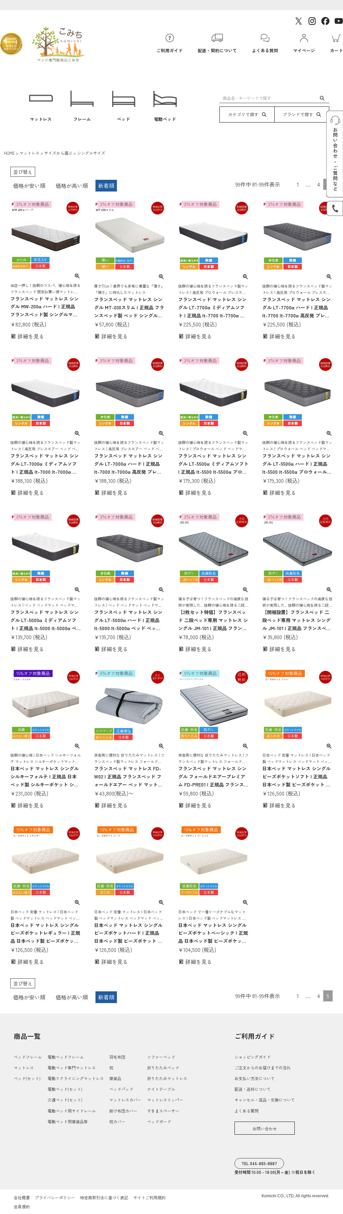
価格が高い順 (72, 185)
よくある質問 (246, 1111)
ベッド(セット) (27, 1078)
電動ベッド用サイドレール (72, 1111)
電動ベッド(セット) (65, 1089)
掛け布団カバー (123, 1111)
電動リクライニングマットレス (76, 1078)
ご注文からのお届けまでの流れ (262, 1067)
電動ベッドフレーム (66, 1057)
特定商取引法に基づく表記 (104, 1197)
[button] (288, 182)
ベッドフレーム (28, 1057)
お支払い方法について (254, 1078)
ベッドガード (159, 1121)
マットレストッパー (165, 1100)
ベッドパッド (121, 1089)
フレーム (82, 119)
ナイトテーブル (161, 1089)
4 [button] (318, 184)
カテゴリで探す (243, 114)
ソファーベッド (161, 1057)
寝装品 (115, 1078)
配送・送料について (252, 1089)
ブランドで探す (298, 114)
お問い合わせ (265, 1128)
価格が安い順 (29, 185)
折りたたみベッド (163, 1067)
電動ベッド (165, 119)
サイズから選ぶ (58, 153)
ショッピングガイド (252, 1057)
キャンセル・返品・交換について (264, 1100)
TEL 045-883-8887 (259, 1163)
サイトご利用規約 (149, 1197)
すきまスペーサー (163, 1111)
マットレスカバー (125, 1100)
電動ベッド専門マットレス (72, 1067)
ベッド (123, 119)
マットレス (41, 119)
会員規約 (22, 1206)
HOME (9, 153)
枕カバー (117, 1121)
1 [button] (298, 184)
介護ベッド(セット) (65, 1100)
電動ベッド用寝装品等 (68, 1121)
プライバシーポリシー (55, 1197)
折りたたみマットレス (167, 1078)
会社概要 (22, 1197)
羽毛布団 (117, 1057)
